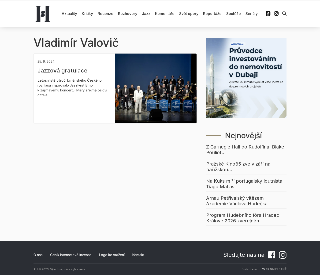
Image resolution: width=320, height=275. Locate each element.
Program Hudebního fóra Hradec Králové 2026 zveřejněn (242, 218)
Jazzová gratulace (62, 70)
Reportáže (212, 13)
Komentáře (165, 13)
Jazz (146, 13)
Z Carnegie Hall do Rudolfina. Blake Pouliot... (245, 149)
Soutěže (233, 13)
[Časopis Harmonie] (42, 13)
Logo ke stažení (112, 255)
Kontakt (138, 255)
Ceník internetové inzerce (70, 255)
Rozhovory (127, 13)
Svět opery (188, 13)
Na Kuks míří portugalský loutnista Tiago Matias (244, 183)
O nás (38, 255)
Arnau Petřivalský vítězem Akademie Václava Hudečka (237, 200)
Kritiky (87, 13)
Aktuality (69, 13)
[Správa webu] (274, 269)
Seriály (252, 13)
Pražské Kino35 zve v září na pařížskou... (238, 166)
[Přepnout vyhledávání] (284, 13)
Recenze (105, 13)
